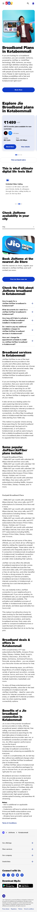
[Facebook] (12, 875)
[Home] (3, 832)
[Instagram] (8, 875)
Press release (5, 909)
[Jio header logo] (9, 3)
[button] (28, 3)
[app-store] (25, 886)
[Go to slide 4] (21, 154)
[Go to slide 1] (16, 154)
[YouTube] (17, 875)
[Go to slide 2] (18, 154)
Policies (20, 909)
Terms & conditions (29, 909)
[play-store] (9, 886)
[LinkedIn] (22, 875)
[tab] (18, 843)
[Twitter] (3, 875)
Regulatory (14, 909)
